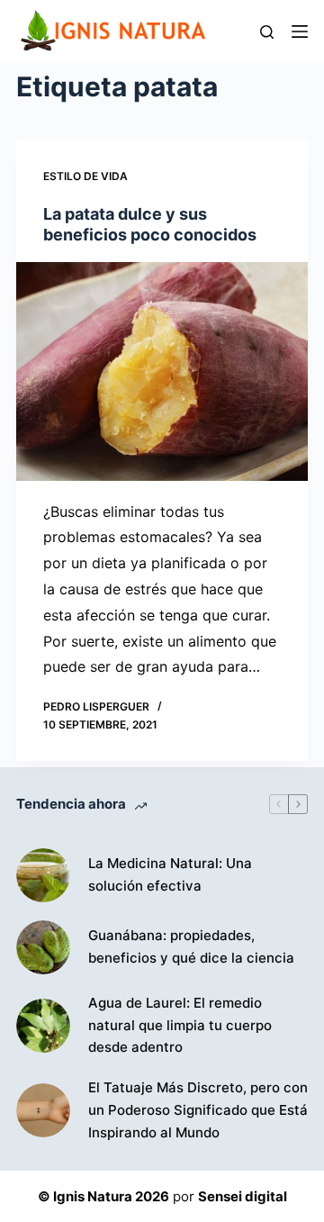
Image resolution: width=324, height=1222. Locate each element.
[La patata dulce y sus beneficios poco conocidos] (162, 371)
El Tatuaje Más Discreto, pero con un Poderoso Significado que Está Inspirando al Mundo (198, 1110)
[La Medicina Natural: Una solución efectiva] (43, 875)
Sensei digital (242, 1196)
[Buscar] (267, 32)
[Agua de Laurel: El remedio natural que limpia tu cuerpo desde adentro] (43, 1026)
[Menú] (300, 31)
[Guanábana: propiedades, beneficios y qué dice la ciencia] (43, 947)
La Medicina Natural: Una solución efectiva (170, 874)
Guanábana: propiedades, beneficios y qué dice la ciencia (191, 946)
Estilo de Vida (85, 176)
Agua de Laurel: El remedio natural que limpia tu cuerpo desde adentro (180, 1025)
